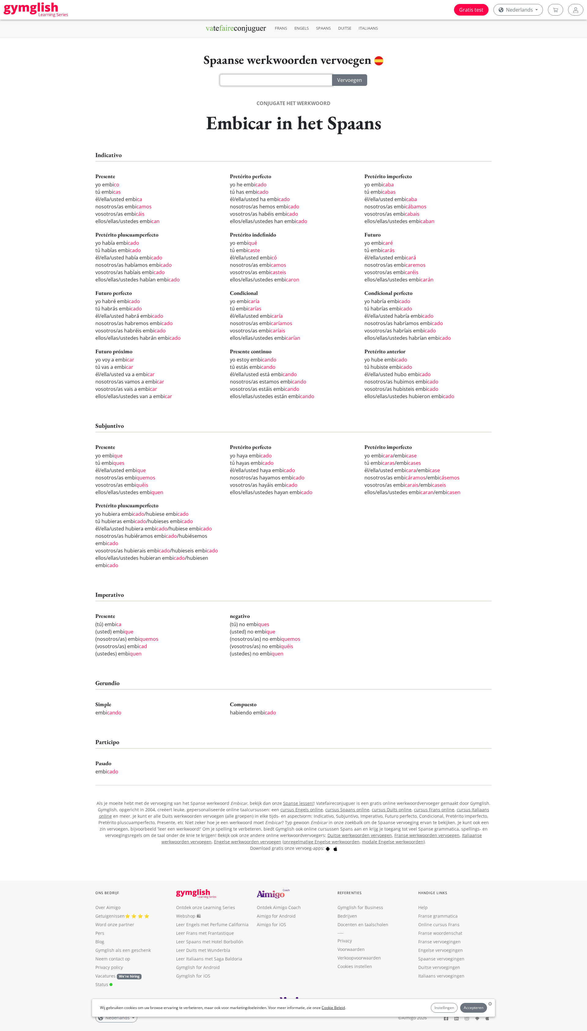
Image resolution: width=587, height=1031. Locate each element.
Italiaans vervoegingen (441, 976)
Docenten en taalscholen (363, 924)
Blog (99, 942)
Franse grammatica (438, 916)
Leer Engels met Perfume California (212, 924)
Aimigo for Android (276, 916)
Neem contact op (112, 959)
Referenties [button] (350, 892)
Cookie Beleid (333, 1007)
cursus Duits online (392, 810)
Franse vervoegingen (439, 942)
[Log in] (575, 10)
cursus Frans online (434, 810)
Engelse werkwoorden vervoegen (247, 842)
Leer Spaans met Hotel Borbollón (209, 942)
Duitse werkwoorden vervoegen (359, 835)
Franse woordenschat (440, 933)
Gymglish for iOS (193, 976)
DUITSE (344, 28)
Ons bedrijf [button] (107, 892)
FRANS (281, 28)
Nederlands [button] (519, 9)
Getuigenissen (110, 916)
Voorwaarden (351, 949)
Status (102, 984)
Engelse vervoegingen (440, 950)
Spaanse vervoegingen (441, 959)
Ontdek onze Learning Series (205, 907)
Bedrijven (347, 916)
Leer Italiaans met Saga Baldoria (209, 959)
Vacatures (105, 976)
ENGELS (301, 28)
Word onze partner (114, 924)
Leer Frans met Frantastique (205, 933)
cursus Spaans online (347, 810)
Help (423, 907)
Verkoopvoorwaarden (359, 958)
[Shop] (555, 10)
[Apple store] (335, 848)
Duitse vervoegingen (439, 967)
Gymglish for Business (360, 907)
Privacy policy (109, 967)
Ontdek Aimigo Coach (279, 907)
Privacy (345, 941)
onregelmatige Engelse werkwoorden (322, 842)
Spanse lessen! (298, 803)
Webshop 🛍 (188, 916)
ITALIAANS (368, 28)
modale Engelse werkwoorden (392, 842)
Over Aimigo (107, 907)
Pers (99, 933)
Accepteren (473, 1007)
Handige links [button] (432, 892)
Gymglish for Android (198, 967)
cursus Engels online (301, 810)
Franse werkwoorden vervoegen (427, 835)
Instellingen (444, 1007)
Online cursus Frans (439, 924)
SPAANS (323, 28)
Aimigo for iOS (271, 924)
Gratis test (471, 9)
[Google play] (328, 848)
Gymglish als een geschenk (123, 950)
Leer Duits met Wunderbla (203, 950)
